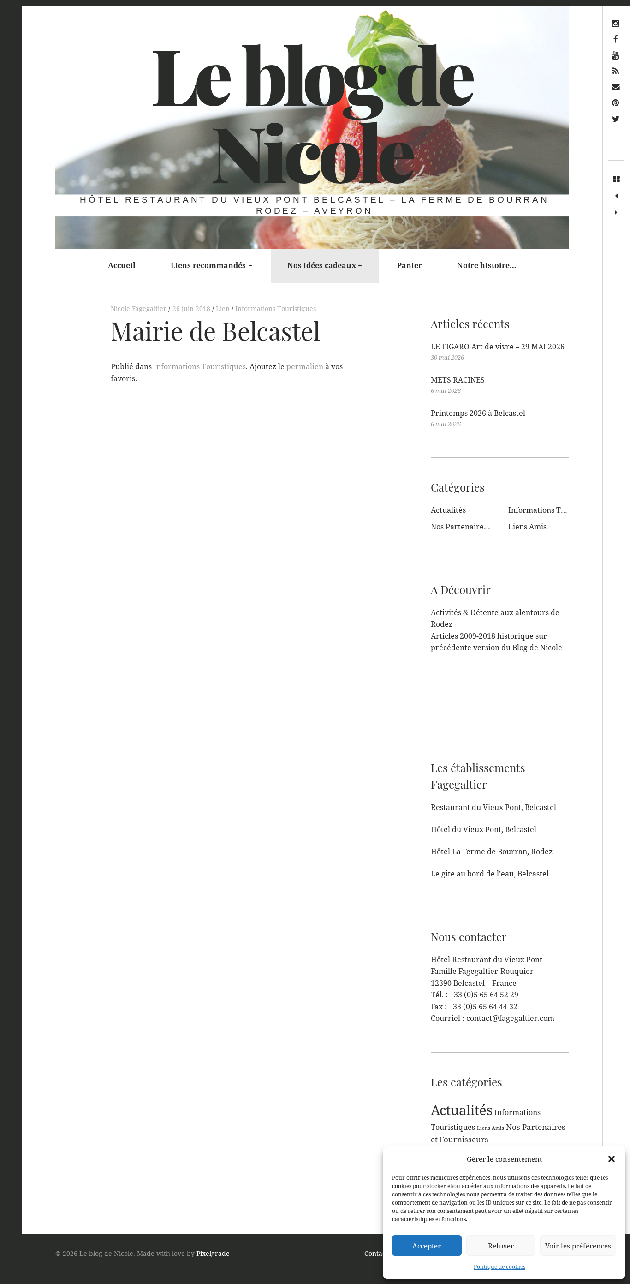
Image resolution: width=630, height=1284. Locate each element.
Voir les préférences (578, 1245)
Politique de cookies (499, 1267)
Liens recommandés (211, 265)
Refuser (501, 1245)
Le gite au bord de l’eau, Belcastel (490, 874)
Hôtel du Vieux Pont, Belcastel (483, 829)
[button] (611, 1159)
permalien (304, 366)
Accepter (426, 1245)
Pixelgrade (213, 1253)
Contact (376, 1253)
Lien (224, 308)
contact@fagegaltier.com (510, 1018)
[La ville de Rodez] (616, 212)
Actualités (448, 510)
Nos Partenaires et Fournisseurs (487, 527)
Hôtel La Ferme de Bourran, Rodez (492, 851)
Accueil (122, 265)
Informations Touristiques (275, 308)
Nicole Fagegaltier (139, 308)
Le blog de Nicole (311, 113)
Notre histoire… (487, 265)
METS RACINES (458, 380)
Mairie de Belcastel (215, 330)
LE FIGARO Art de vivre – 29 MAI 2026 (498, 347)
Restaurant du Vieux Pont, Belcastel (493, 807)
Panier (409, 265)
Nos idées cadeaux (325, 265)
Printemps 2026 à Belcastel (478, 413)
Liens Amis (527, 527)
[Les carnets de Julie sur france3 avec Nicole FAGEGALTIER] (616, 196)
